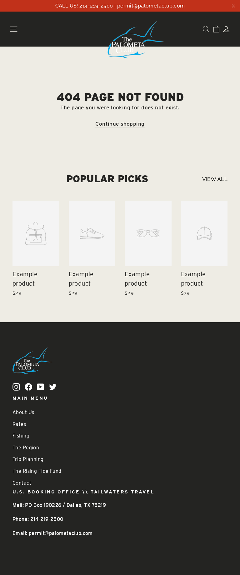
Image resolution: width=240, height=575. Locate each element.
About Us (23, 412)
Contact (21, 483)
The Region (25, 448)
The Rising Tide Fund (37, 471)
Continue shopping (119, 124)
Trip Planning (28, 459)
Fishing (20, 436)
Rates (19, 424)
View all (215, 179)
